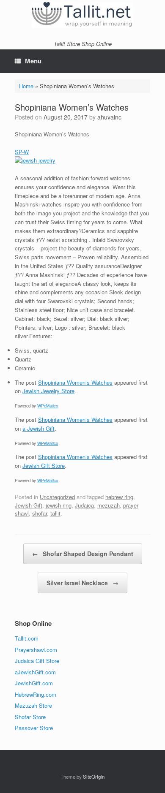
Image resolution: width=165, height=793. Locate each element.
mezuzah (108, 505)
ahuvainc (109, 117)
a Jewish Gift (38, 428)
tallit (55, 513)
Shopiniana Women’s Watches (75, 382)
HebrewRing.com (35, 694)
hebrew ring (119, 497)
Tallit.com (26, 638)
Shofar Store (30, 717)
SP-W (22, 152)
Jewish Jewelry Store (48, 391)
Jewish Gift (28, 505)
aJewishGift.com (35, 672)
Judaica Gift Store (37, 661)
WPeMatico (47, 406)
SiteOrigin (93, 776)
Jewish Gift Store (43, 466)
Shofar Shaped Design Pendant (82, 553)
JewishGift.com (34, 683)
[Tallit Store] (82, 15)
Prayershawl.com (36, 650)
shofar (39, 513)
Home (26, 86)
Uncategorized (57, 497)
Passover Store (34, 728)
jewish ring (59, 505)
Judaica (84, 505)
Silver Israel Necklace (82, 582)
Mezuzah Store (33, 705)
